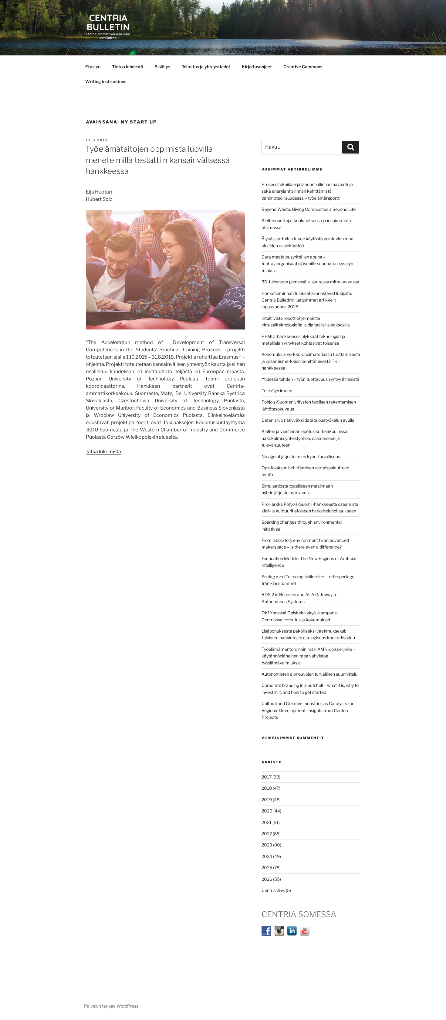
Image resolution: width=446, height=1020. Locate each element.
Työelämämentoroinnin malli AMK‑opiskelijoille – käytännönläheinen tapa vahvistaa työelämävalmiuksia (308, 656)
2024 (267, 856)
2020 (267, 810)
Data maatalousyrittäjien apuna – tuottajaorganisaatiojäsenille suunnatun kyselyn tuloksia (307, 263)
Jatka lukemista (103, 451)
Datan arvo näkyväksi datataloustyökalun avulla (308, 420)
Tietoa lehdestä (127, 66)
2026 (267, 879)
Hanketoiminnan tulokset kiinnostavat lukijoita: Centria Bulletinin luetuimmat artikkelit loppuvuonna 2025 (307, 300)
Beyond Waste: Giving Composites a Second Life (309, 209)
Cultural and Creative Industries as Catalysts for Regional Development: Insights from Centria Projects (307, 710)
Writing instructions (105, 81)
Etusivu (92, 66)
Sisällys (162, 66)
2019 (267, 799)
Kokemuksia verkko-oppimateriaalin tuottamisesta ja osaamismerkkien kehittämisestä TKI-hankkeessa (311, 361)
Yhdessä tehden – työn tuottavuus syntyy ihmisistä (310, 379)
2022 (267, 833)
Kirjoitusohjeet (257, 66)
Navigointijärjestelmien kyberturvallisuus (301, 456)
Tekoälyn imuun (277, 390)
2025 (267, 867)
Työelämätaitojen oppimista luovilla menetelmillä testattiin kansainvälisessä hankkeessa (157, 160)
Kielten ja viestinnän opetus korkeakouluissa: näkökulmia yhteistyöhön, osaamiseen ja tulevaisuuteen (305, 438)
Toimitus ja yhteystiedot (206, 66)
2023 (267, 844)
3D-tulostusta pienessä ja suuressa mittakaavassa (310, 281)
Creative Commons (302, 66)
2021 (267, 822)
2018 (267, 788)
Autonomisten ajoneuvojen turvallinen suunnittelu (309, 674)
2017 (267, 776)
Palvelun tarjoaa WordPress (111, 1005)
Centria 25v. (273, 890)
